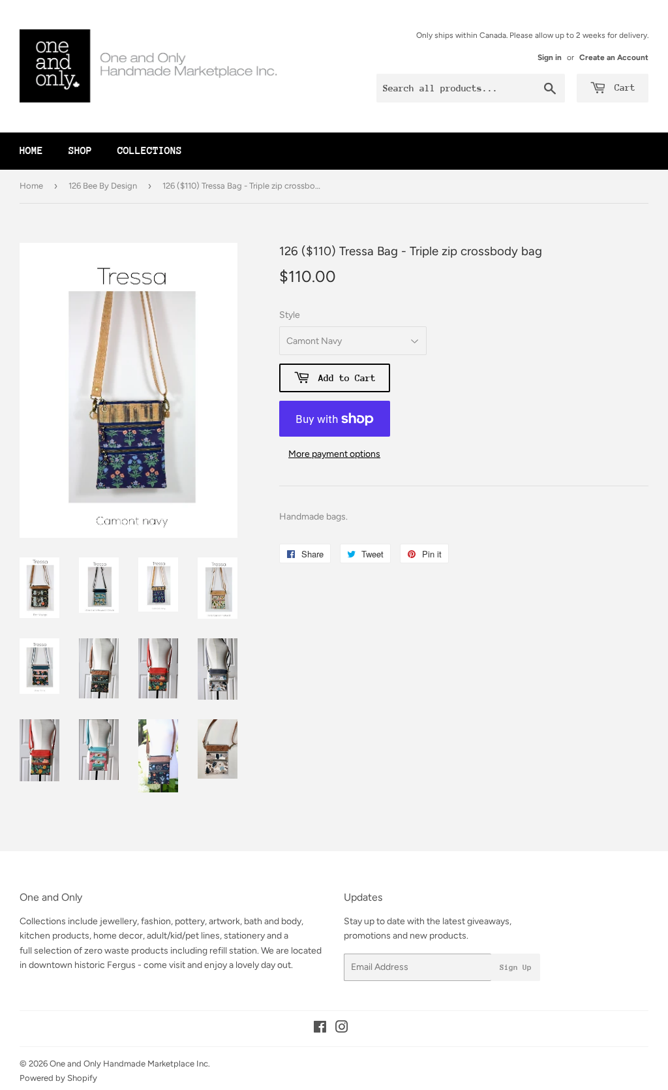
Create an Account (613, 57)
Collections (149, 151)
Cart (622, 87)
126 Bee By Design (102, 186)
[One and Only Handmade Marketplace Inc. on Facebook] (320, 1029)
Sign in (550, 57)
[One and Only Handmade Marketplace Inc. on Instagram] (341, 1029)
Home (31, 151)
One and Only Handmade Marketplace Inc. (130, 1063)
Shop (80, 151)
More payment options (334, 453)
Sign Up (516, 967)
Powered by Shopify (58, 1078)
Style (289, 314)
